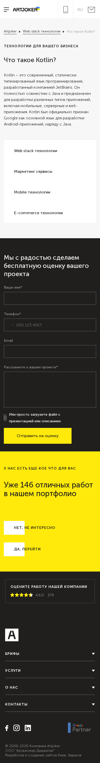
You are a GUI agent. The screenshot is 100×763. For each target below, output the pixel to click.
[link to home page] (24, 9)
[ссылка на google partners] (79, 728)
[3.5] (25, 595)
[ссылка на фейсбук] (6, 728)
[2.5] (20, 595)
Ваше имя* (13, 287)
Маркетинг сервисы (33, 171)
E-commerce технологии (38, 212)
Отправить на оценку (38, 435)
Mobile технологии (32, 192)
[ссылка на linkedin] (26, 728)
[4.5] (30, 595)
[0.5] (11, 595)
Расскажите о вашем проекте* (31, 367)
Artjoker (10, 31)
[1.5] (16, 595)
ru (80, 9)
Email (8, 341)
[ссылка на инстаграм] (14, 728)
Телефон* (12, 314)
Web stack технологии (42, 31)
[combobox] (9, 325)
